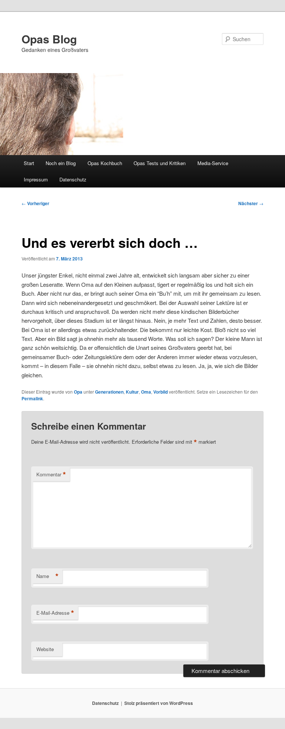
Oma (146, 391)
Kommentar (51, 474)
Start (29, 163)
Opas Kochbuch (105, 163)
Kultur (132, 391)
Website (45, 649)
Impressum (36, 179)
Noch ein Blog (61, 163)
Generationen (109, 391)
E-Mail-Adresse (55, 613)
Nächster (250, 203)
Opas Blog (49, 39)
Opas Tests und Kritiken (160, 163)
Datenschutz (72, 179)
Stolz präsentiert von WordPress (158, 703)
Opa (78, 391)
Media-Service (212, 163)
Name (47, 576)
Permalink (32, 398)
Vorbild (160, 391)
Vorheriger (35, 203)
